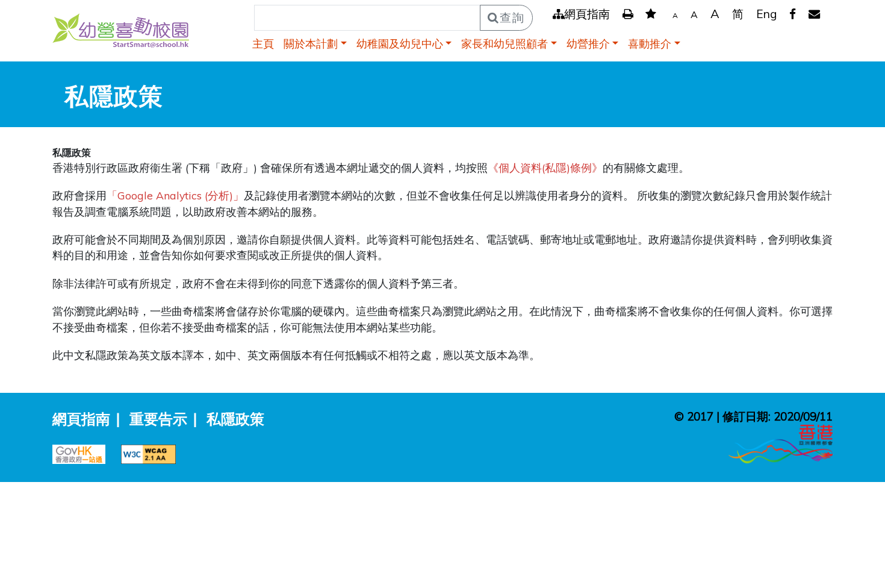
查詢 (512, 17)
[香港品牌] (780, 443)
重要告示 (158, 419)
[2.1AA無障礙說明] (151, 452)
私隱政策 (235, 419)
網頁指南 (587, 14)
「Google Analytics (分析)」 (175, 195)
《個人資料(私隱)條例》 (545, 167)
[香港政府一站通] (83, 452)
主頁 (263, 44)
